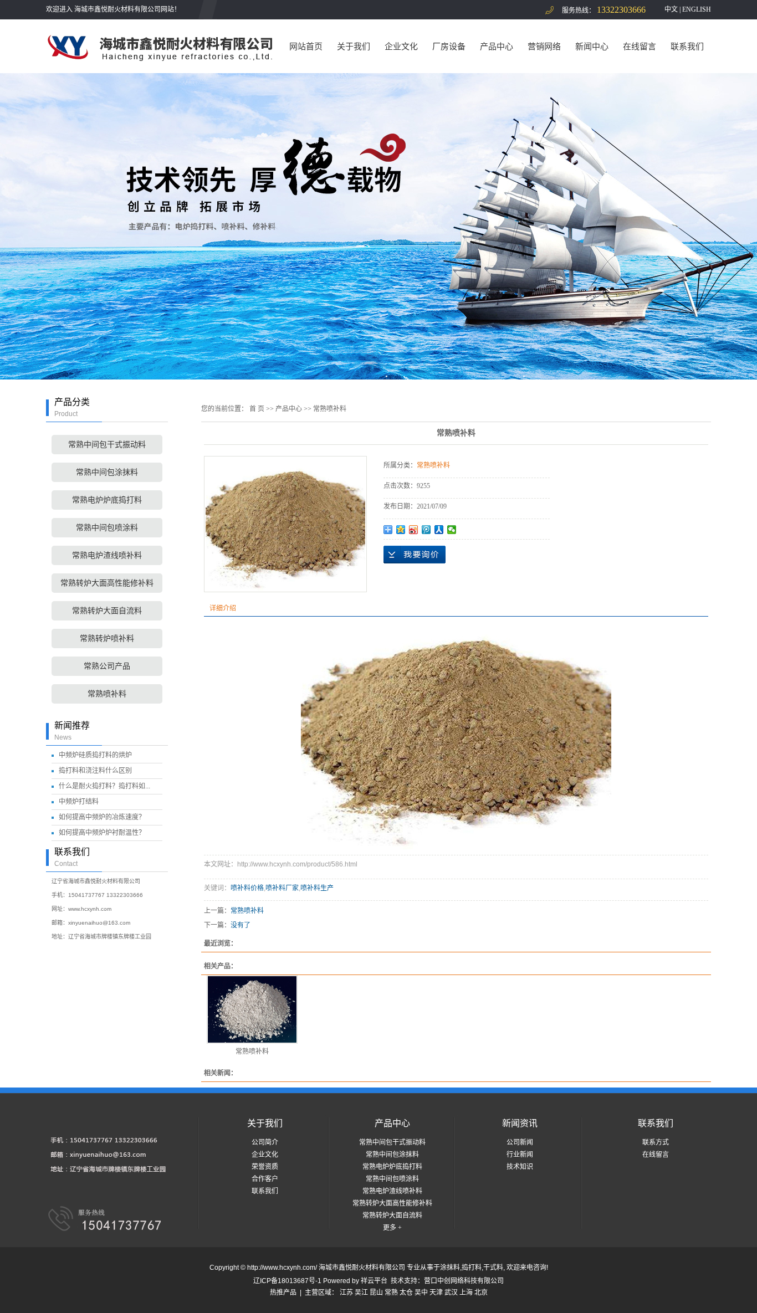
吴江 (361, 1292)
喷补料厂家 (282, 888)
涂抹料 (450, 1267)
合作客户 (265, 1179)
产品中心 (496, 46)
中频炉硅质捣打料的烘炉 (95, 755)
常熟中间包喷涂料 (107, 528)
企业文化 (401, 46)
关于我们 (353, 46)
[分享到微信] (452, 529)
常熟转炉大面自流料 (107, 611)
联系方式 (655, 1142)
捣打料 (472, 1267)
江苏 (346, 1292)
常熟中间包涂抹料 (107, 472)
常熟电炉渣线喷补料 (107, 555)
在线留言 (639, 46)
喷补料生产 (317, 888)
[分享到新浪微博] (413, 529)
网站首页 (306, 46)
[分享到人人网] (439, 529)
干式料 (493, 1267)
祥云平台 (374, 1281)
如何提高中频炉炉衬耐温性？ (102, 833)
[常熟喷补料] (252, 1009)
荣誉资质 (265, 1167)
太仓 (406, 1292)
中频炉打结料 (79, 802)
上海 (466, 1292)
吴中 (421, 1292)
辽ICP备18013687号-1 (287, 1281)
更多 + (392, 1228)
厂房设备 (449, 46)
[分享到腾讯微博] (426, 529)
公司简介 (265, 1142)
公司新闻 (520, 1142)
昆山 (376, 1292)
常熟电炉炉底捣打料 (107, 500)
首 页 (256, 409)
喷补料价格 (247, 888)
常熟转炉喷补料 (107, 638)
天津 (436, 1292)
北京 (481, 1292)
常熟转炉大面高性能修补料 (107, 583)
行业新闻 (520, 1154)
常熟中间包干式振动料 (107, 444)
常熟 (391, 1292)
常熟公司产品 (107, 666)
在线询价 (414, 554)
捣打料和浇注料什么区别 (95, 771)
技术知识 (520, 1167)
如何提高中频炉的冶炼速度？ (102, 817)
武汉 (451, 1292)
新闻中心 (591, 46)
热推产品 (283, 1292)
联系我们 (687, 46)
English (696, 9)
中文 (671, 9)
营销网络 (544, 46)
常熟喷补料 (107, 694)
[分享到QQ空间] (401, 529)
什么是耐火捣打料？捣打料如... (104, 786)
